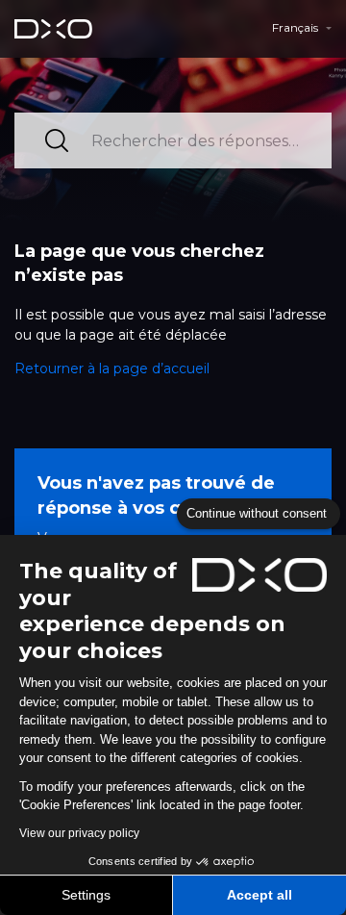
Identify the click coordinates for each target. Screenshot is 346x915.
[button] (302, 28)
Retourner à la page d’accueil (112, 368)
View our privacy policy (79, 833)
